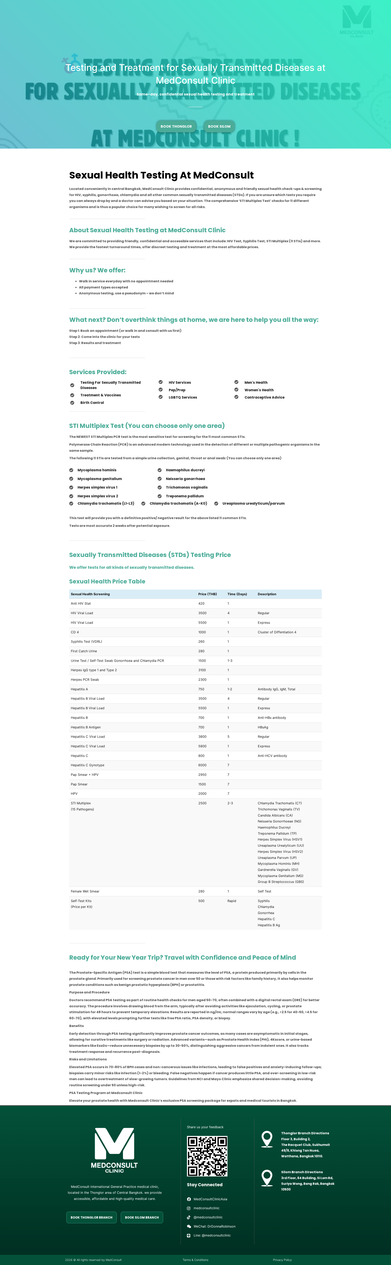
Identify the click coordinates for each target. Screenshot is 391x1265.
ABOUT (216, 10)
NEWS (240, 10)
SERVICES (127, 10)
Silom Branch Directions (302, 1172)
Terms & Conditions (195, 1260)
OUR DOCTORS (189, 10)
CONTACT (56, 20)
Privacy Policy (282, 1260)
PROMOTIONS (55, 10)
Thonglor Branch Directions (305, 1133)
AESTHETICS (156, 10)
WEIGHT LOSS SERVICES (91, 10)
